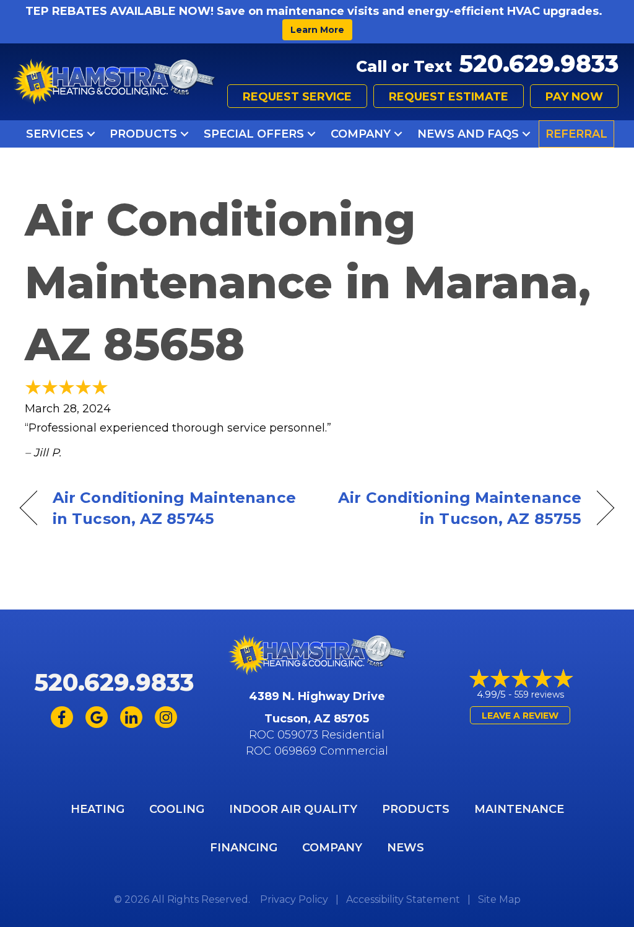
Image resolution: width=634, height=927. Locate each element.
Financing (243, 847)
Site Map (499, 899)
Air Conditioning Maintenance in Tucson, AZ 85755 (457, 508)
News (405, 847)
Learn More (317, 29)
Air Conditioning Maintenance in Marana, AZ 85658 (308, 282)
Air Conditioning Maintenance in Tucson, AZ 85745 (174, 508)
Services (55, 134)
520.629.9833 (539, 63)
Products (143, 134)
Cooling (176, 809)
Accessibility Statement (403, 899)
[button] (91, 134)
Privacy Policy (294, 899)
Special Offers (254, 134)
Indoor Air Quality (293, 809)
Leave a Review (520, 715)
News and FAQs (468, 134)
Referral (576, 134)
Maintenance (519, 809)
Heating (97, 809)
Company (361, 134)
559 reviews (539, 694)
